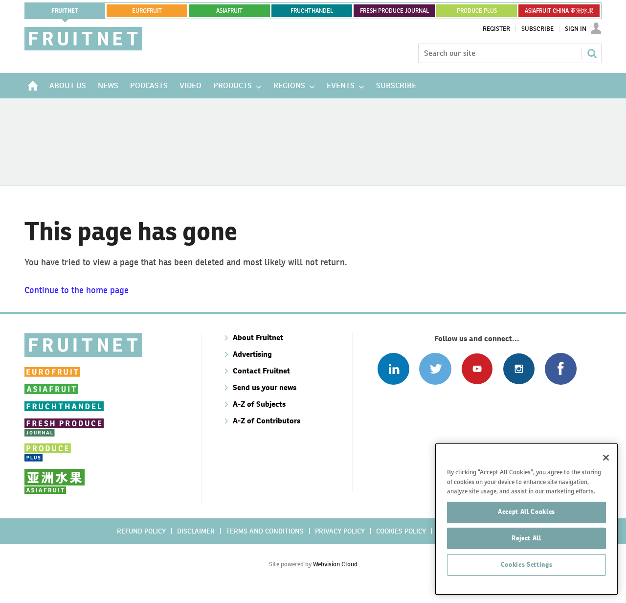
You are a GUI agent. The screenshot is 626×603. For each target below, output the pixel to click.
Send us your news (264, 387)
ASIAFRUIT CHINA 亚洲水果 (559, 11)
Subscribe (537, 28)
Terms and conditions (265, 531)
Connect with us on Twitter (435, 369)
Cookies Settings (527, 564)
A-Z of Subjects (259, 404)
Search (592, 53)
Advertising (252, 354)
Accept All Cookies (526, 512)
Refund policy (141, 531)
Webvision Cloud (335, 564)
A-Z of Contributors (266, 421)
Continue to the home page (76, 290)
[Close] (606, 457)
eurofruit (147, 11)
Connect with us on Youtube (477, 369)
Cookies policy (401, 531)
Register (496, 28)
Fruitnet (64, 11)
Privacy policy (340, 531)
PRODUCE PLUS (477, 11)
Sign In (575, 28)
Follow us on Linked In (393, 369)
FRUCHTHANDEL (312, 11)
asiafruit (229, 11)
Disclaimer (196, 531)
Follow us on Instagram (519, 369)
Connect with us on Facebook (561, 369)
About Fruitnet (258, 337)
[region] (526, 519)
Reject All (526, 538)
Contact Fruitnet (261, 371)
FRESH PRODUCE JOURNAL (394, 11)
